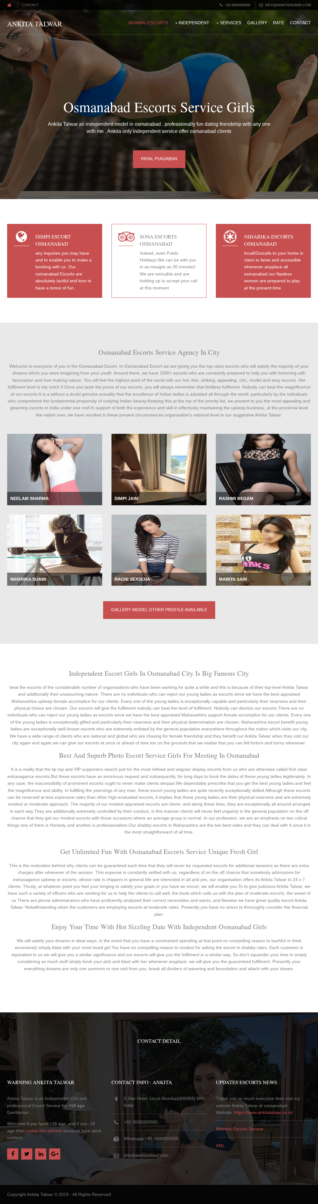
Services (230, 22)
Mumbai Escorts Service (239, 1128)
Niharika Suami (28, 579)
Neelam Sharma (29, 498)
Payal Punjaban (159, 158)
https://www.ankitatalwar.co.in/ (263, 1112)
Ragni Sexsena (132, 579)
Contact (30, 5)
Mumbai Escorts (148, 22)
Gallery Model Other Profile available (159, 609)
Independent (194, 22)
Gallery (257, 22)
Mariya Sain (233, 579)
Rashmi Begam (236, 498)
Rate (278, 22)
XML (220, 1145)
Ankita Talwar (34, 23)
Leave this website (44, 1130)
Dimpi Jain (126, 498)
